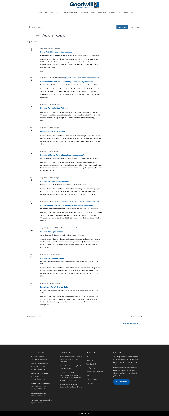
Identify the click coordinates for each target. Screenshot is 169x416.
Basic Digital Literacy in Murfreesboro (56, 52)
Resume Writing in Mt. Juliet (52, 258)
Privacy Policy (84, 413)
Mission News (90, 360)
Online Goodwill (91, 379)
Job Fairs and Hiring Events (94, 371)
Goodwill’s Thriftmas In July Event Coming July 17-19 (70, 367)
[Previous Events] (28, 35)
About (88, 356)
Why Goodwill (91, 364)
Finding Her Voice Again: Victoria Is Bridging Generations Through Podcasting (71, 359)
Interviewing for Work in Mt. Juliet (54, 287)
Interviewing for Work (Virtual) (52, 131)
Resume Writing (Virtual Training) (54, 108)
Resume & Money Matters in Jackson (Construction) (62, 155)
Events (88, 375)
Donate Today (121, 382)
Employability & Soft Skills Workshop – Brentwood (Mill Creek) (66, 81)
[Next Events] (32, 35)
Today (37, 35)
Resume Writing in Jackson (51, 232)
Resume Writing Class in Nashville (54, 181)
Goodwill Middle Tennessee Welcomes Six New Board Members (71, 386)
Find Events (122, 27)
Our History (90, 383)
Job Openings (90, 368)
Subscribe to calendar (130, 323)
